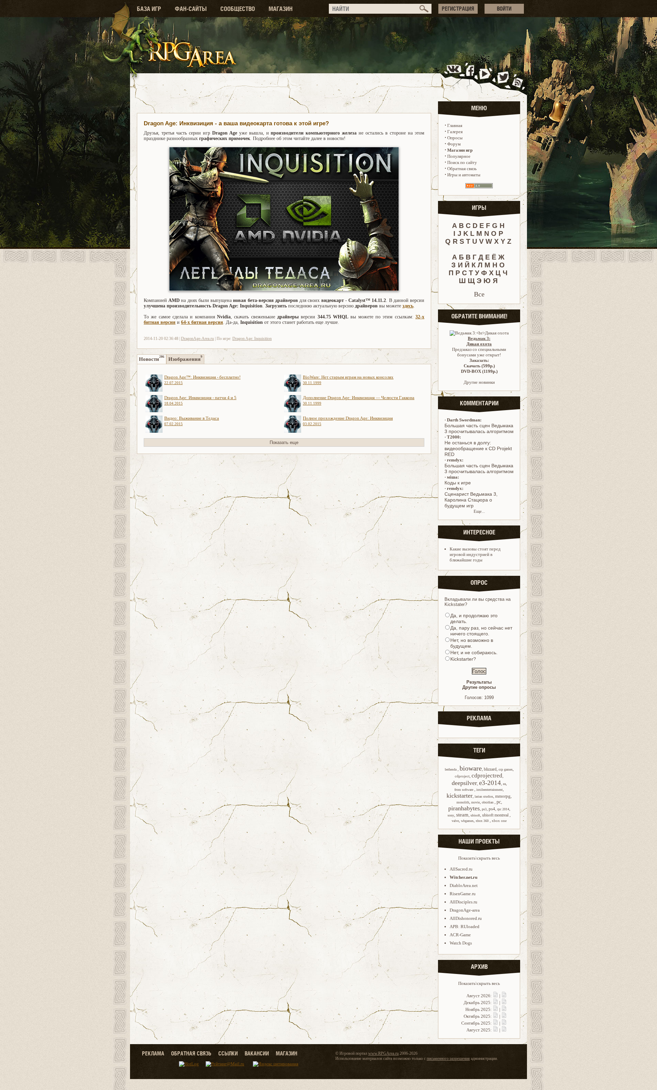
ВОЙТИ (504, 8)
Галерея (455, 131)
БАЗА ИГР (149, 8)
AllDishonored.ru (466, 918)
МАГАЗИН (281, 8)
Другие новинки (479, 382)
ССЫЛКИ (228, 1053)
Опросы (455, 137)
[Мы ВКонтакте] (454, 76)
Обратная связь (462, 168)
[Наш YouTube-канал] (485, 76)
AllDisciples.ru (463, 901)
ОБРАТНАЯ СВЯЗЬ (191, 1053)
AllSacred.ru (461, 869)
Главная (454, 125)
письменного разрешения (448, 1058)
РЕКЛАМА (153, 1053)
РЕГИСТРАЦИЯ (458, 8)
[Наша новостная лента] (517, 76)
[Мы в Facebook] (471, 76)
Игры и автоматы (463, 174)
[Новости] (495, 995)
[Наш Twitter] (501, 76)
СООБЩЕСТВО (237, 8)
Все (479, 294)
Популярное (459, 156)
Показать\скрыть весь (479, 858)
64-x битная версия (202, 322)
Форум (454, 144)
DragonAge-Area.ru (197, 338)
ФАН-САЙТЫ (191, 8)
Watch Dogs (461, 943)
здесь (407, 305)
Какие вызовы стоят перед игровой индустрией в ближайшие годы (475, 554)
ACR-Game (460, 934)
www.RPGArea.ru (383, 1053)
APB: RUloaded (464, 926)
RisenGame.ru (463, 893)
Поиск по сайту (462, 162)
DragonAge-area (465, 910)
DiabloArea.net (464, 885)
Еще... (479, 511)
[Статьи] (504, 995)
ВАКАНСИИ (257, 1053)
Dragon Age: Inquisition (252, 338)
